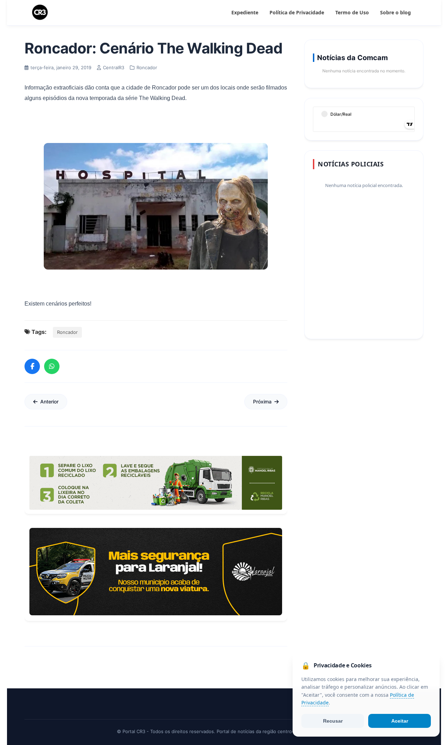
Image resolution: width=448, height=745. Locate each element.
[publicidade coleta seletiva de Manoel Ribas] (155, 483)
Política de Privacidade (297, 12)
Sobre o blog (395, 12)
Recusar (333, 721)
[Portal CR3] (39, 12)
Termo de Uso (352, 12)
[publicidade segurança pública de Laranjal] (155, 571)
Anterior (49, 401)
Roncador (67, 332)
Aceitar (399, 721)
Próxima (262, 401)
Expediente (244, 12)
